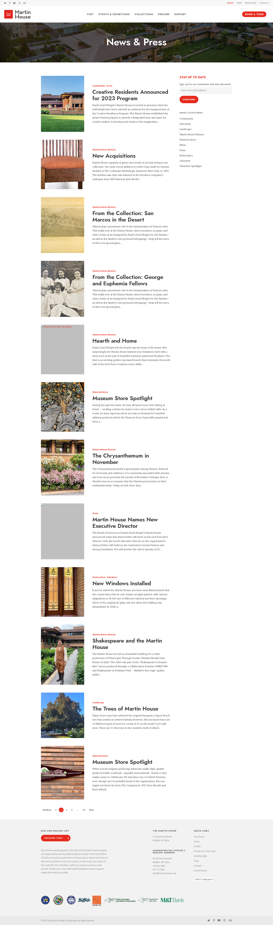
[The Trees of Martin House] (62, 715)
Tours (197, 841)
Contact (198, 865)
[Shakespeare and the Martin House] (62, 655)
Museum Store (100, 392)
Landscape (98, 702)
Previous (47, 810)
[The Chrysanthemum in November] (62, 468)
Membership (200, 856)
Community (98, 86)
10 (84, 810)
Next (91, 810)
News (109, 86)
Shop (196, 861)
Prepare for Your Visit (205, 851)
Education (185, 123)
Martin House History (104, 149)
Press (183, 150)
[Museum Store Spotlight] (62, 407)
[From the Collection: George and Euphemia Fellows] (62, 289)
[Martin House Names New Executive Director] (62, 531)
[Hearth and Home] (62, 349)
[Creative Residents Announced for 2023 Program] (62, 104)
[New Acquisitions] (62, 164)
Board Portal (200, 870)
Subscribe (189, 99)
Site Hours (199, 836)
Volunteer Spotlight (191, 166)
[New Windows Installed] (62, 592)
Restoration (98, 577)
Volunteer (112, 577)
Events (197, 846)
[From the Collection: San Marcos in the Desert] (62, 225)
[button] (56, 838)
